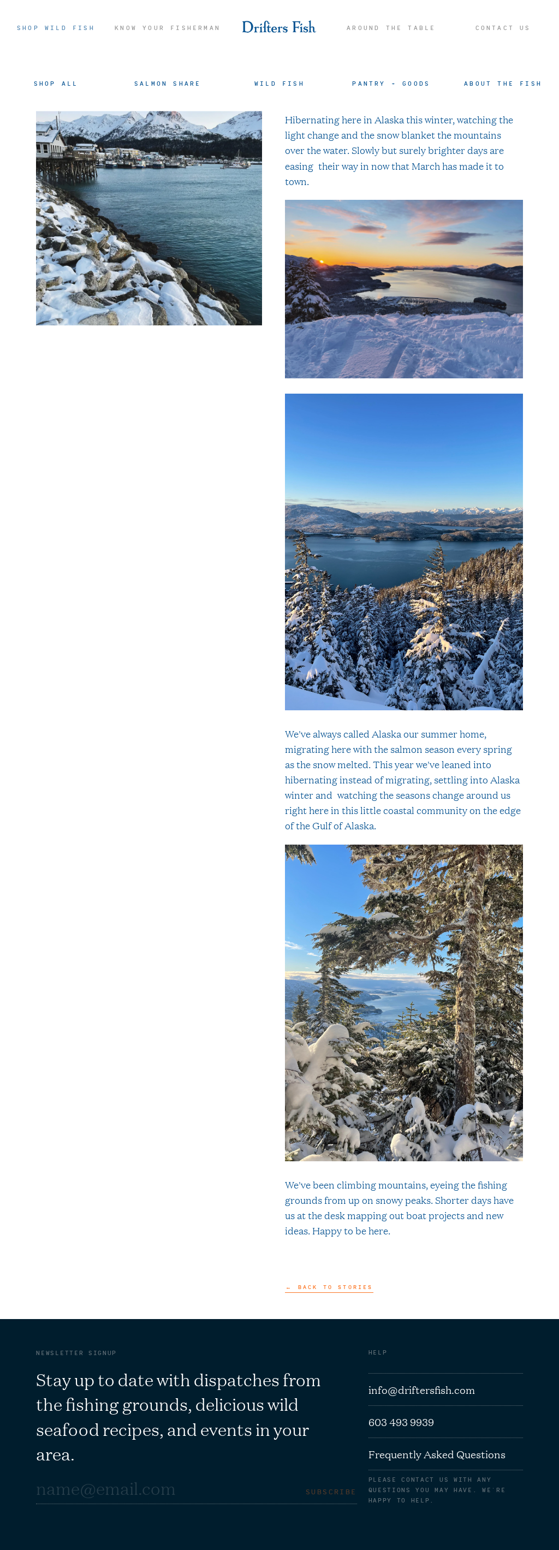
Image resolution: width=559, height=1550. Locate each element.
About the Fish (503, 83)
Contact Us (503, 28)
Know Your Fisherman (168, 28)
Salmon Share (167, 83)
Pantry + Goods (391, 83)
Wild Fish (279, 83)
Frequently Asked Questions (437, 1454)
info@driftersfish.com (421, 1389)
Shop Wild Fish (56, 28)
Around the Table (391, 28)
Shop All (56, 83)
